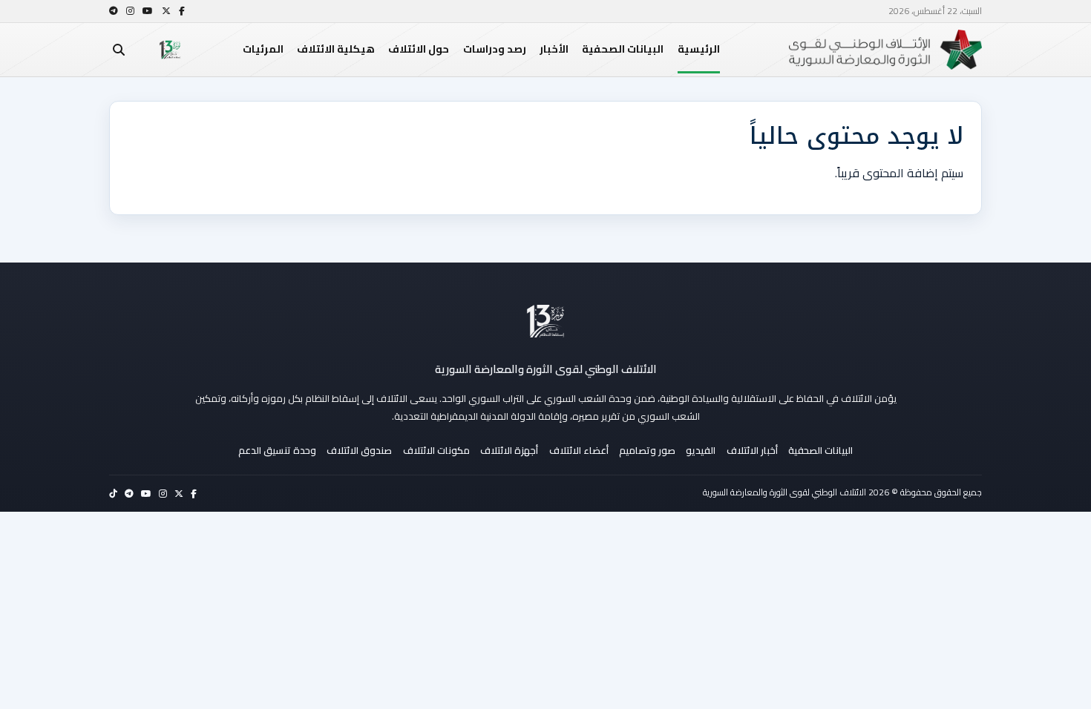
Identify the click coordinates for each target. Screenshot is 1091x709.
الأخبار (554, 49)
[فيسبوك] (182, 10)
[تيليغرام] (113, 10)
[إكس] (166, 10)
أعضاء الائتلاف (579, 450)
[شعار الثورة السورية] (170, 50)
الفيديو (700, 450)
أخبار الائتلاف (752, 450)
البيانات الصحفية (623, 49)
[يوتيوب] (147, 10)
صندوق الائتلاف (359, 450)
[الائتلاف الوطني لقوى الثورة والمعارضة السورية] (545, 321)
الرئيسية (699, 49)
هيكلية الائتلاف (336, 49)
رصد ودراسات (494, 49)
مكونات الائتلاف (436, 450)
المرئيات (263, 49)
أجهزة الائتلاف (509, 450)
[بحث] (118, 49)
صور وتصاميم (647, 450)
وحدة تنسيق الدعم (277, 450)
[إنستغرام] (130, 10)
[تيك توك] (113, 493)
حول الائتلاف (418, 49)
